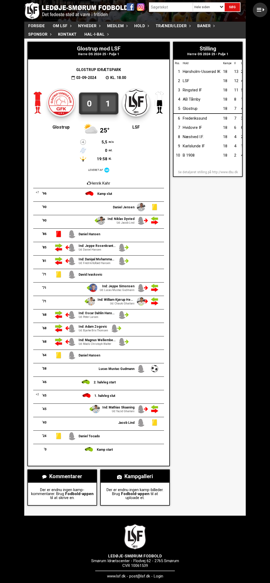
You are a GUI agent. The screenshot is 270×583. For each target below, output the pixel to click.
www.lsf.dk (116, 576)
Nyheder (87, 25)
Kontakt (67, 34)
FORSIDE (36, 25)
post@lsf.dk (139, 576)
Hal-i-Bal (94, 34)
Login (158, 576)
